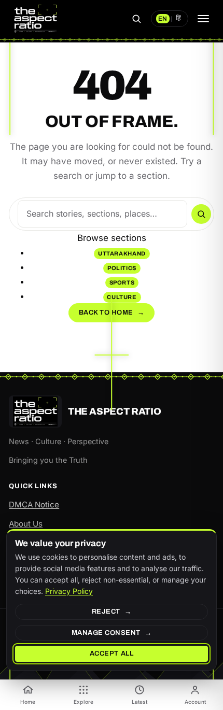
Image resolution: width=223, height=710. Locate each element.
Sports (122, 282)
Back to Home (112, 312)
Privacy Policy (69, 591)
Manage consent (106, 632)
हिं (178, 19)
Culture (122, 297)
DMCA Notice (34, 504)
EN (162, 18)
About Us (26, 524)
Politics (121, 268)
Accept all (111, 653)
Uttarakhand (122, 253)
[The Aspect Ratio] (35, 19)
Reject (106, 611)
